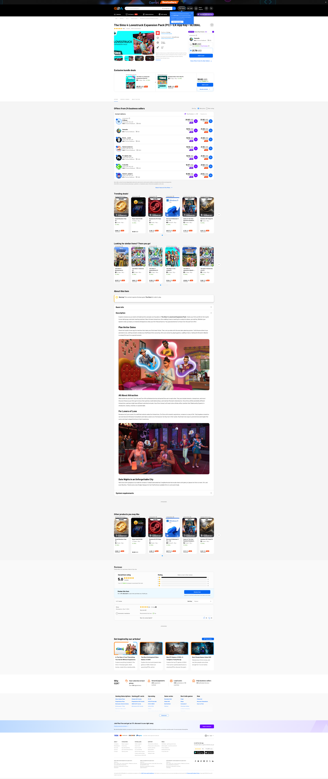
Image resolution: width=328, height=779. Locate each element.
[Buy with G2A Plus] (196, 121)
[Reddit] (204, 761)
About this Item (136, 99)
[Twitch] (201, 761)
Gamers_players (127, 174)
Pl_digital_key (126, 156)
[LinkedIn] (213, 761)
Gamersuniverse (127, 147)
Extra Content (134, 18)
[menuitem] (117, 14)
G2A (116, 18)
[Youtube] (198, 761)
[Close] (326, 2)
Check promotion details (120, 726)
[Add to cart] (211, 121)
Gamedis (197, 38)
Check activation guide (166, 33)
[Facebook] (195, 761)
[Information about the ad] (196, 35)
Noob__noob (126, 138)
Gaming (121, 18)
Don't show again (177, 21)
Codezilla (125, 165)
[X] (210, 761)
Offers (116, 99)
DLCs (127, 18)
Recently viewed (124, 99)
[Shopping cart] (211, 8)
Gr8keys (124, 120)
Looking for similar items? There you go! (132, 243)
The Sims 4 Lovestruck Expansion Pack (149, 18)
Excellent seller (127, 122)
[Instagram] (207, 761)
